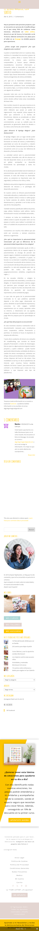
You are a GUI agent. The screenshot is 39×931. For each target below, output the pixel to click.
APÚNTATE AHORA (19, 820)
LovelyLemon (19, 914)
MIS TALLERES (13, 624)
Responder (31, 455)
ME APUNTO (19, 895)
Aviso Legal (19, 858)
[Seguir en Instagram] (26, 886)
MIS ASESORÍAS (13, 631)
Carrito (20, 882)
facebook (13, 404)
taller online (30, 32)
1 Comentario (19, 17)
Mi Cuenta (19, 879)
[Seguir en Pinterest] (21, 886)
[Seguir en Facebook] (13, 886)
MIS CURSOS (12, 618)
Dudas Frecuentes (19, 872)
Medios (19, 875)
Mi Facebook (8, 704)
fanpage (18, 39)
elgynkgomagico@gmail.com (24, 442)
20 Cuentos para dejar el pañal (22, 646)
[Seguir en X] (17, 886)
